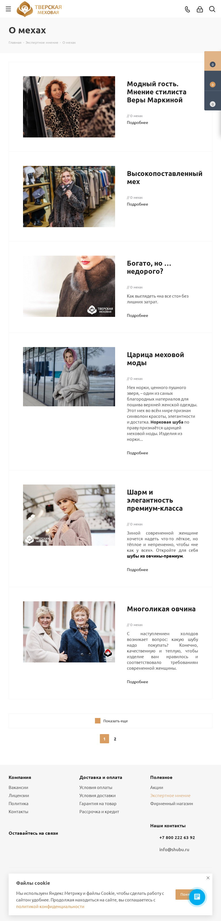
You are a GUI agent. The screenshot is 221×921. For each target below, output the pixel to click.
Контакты (18, 811)
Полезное (161, 777)
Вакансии (18, 787)
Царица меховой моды (155, 358)
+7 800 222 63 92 (177, 837)
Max (43, 846)
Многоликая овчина (161, 608)
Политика (18, 803)
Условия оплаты (95, 787)
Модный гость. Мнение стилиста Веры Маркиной (156, 91)
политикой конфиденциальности (50, 906)
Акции (156, 787)
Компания (20, 777)
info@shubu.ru (174, 849)
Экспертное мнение (170, 795)
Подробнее (137, 122)
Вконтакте (14, 846)
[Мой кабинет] (200, 9)
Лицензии (19, 795)
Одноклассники (29, 846)
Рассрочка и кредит (99, 811)
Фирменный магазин (171, 803)
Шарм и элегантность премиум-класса (155, 499)
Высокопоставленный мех (165, 177)
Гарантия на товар (98, 803)
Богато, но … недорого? (149, 267)
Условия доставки (97, 795)
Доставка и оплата (100, 777)
